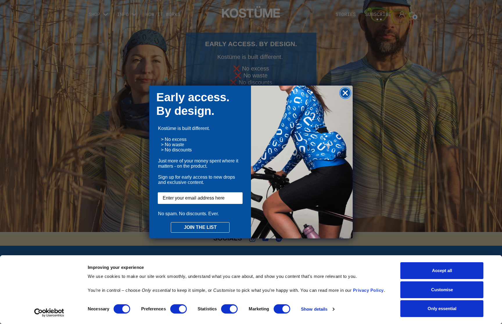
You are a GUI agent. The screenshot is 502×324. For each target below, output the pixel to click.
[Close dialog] (345, 93)
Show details (314, 309)
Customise (442, 289)
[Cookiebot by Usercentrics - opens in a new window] (49, 312)
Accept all (442, 270)
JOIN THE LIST (200, 227)
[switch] (178, 309)
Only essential (442, 308)
